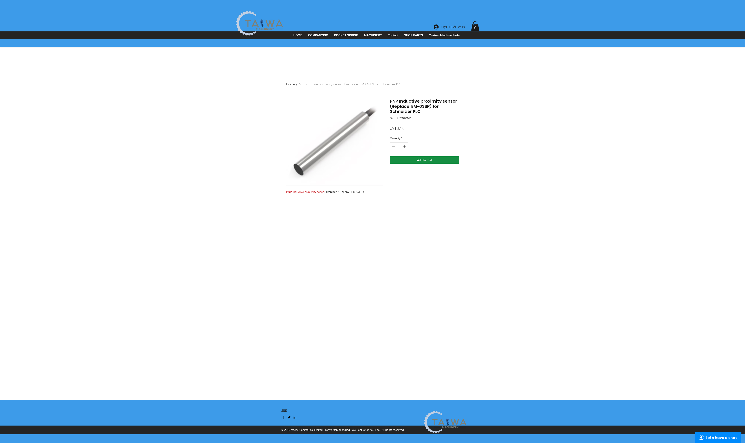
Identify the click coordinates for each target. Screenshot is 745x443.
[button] (475, 26)
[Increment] (404, 146)
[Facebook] (283, 417)
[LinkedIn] (295, 417)
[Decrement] (393, 146)
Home (290, 84)
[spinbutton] (399, 146)
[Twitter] (289, 417)
